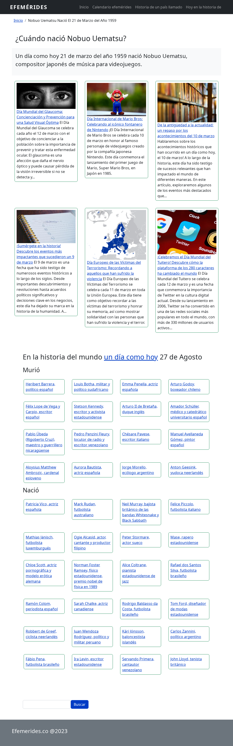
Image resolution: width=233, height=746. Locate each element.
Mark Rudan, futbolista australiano (85, 509)
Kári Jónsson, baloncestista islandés (133, 637)
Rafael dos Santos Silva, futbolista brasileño (185, 570)
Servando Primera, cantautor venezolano (138, 664)
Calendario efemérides (112, 7)
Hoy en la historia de (203, 7)
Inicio (84, 7)
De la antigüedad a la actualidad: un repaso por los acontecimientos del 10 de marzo (186, 130)
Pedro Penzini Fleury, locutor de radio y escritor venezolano (92, 439)
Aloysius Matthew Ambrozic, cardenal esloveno (42, 473)
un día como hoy (131, 357)
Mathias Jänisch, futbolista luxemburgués (39, 543)
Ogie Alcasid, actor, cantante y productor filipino (92, 543)
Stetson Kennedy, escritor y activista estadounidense (89, 412)
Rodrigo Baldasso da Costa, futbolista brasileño (140, 609)
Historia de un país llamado (158, 7)
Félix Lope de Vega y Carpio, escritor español (43, 412)
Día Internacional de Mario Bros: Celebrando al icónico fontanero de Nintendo (115, 124)
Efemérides (28, 7)
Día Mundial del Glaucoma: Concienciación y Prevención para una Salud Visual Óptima (45, 117)
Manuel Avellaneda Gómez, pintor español (186, 439)
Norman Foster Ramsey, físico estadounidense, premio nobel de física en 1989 (88, 575)
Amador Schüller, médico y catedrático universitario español (188, 412)
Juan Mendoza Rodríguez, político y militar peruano (91, 637)
